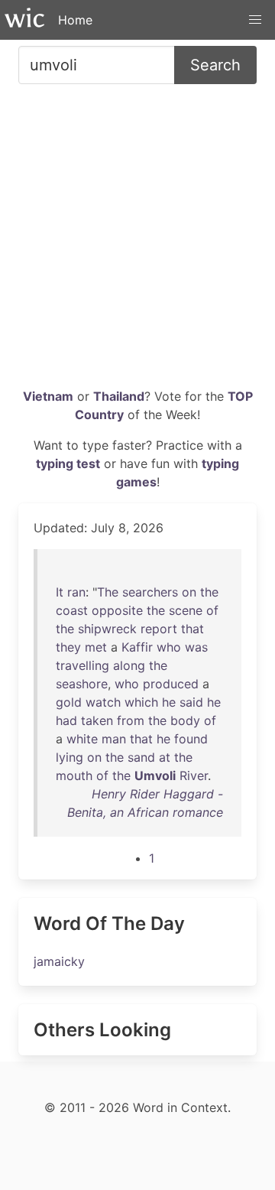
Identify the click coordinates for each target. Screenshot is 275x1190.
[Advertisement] (137, 241)
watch (103, 702)
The (107, 592)
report (159, 628)
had (66, 720)
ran (76, 592)
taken (97, 720)
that (192, 628)
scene (185, 610)
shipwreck (107, 628)
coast (72, 610)
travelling (82, 665)
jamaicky (59, 961)
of (212, 610)
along (129, 665)
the (209, 592)
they (68, 647)
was (196, 647)
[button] (255, 20)
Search (215, 65)
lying (69, 757)
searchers (150, 592)
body (185, 720)
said (191, 702)
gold (69, 702)
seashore (82, 683)
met (96, 647)
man (114, 738)
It (59, 592)
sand (141, 757)
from (130, 720)
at (164, 757)
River (194, 775)
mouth (74, 775)
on (189, 592)
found (191, 738)
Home (75, 20)
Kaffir (137, 647)
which (141, 702)
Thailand (118, 396)
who (169, 647)
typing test (68, 463)
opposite (117, 610)
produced (171, 683)
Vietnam (48, 396)
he (169, 702)
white (82, 738)
